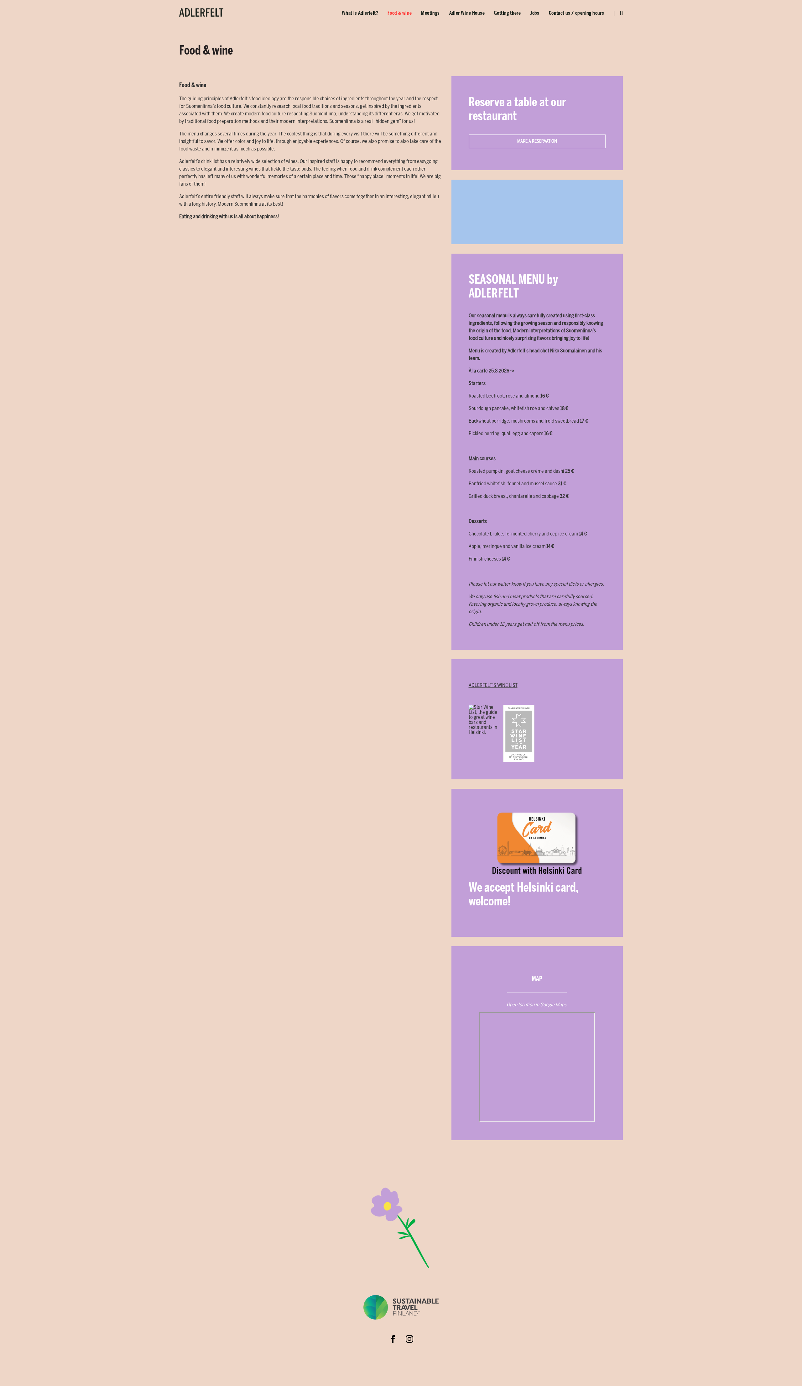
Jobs (534, 13)
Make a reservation (537, 141)
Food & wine (400, 13)
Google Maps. (554, 1005)
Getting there (507, 13)
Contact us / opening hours (576, 13)
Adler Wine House (467, 13)
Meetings (430, 13)
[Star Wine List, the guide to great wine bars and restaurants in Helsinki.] (484, 733)
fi (621, 13)
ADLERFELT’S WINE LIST (493, 685)
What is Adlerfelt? (360, 13)
